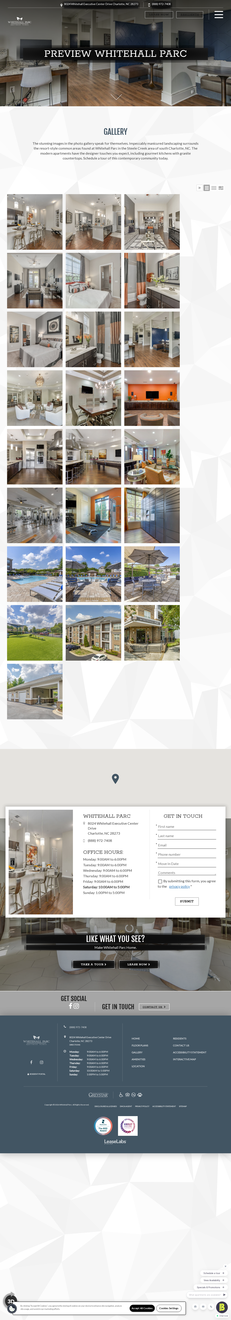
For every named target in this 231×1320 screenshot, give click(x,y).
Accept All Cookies (142, 1308)
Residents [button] (190, 14)
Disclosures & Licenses (106, 1106)
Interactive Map (184, 1059)
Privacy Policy (142, 1106)
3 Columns (207, 188)
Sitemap (183, 1106)
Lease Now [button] (159, 14)
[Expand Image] (35, 222)
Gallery (137, 1052)
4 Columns (214, 188)
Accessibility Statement (189, 1052)
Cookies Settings (169, 1308)
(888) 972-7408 (161, 4)
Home (136, 1038)
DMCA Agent (126, 1106)
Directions (74, 1045)
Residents (179, 1038)
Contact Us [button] (153, 1007)
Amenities (138, 1059)
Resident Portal (37, 1074)
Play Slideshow (199, 188)
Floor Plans (140, 1045)
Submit (187, 901)
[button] (101, 5)
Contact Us (181, 1045)
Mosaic (221, 188)
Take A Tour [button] (92, 964)
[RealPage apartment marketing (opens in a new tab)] (115, 1142)
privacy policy (179, 886)
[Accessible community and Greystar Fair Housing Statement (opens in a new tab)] (121, 1094)
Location (138, 1066)
